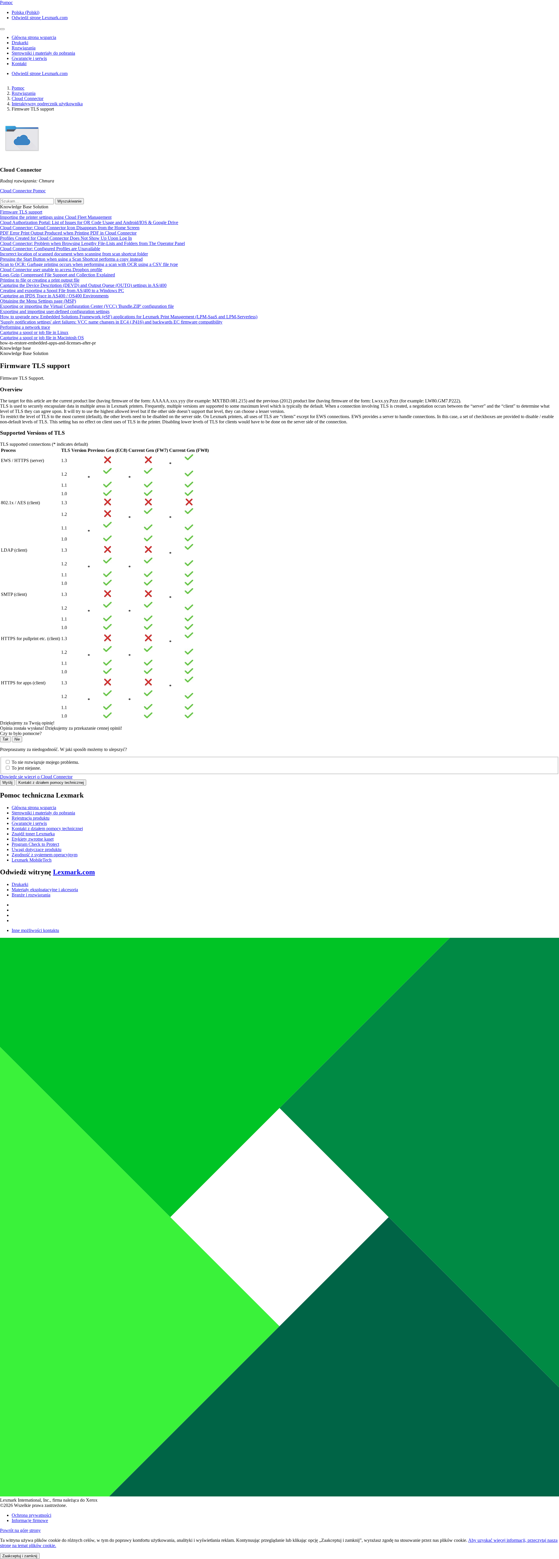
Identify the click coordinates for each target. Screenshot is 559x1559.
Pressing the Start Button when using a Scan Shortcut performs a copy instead (71, 259)
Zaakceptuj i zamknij (19, 1556)
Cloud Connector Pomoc (23, 190)
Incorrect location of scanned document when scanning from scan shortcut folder (74, 253)
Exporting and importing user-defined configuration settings (54, 311)
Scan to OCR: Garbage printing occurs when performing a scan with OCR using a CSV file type (89, 264)
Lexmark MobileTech (32, 859)
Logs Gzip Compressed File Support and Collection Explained (57, 274)
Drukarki (20, 884)
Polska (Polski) (25, 12)
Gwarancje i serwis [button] (29, 58)
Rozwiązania (24, 93)
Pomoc (18, 88)
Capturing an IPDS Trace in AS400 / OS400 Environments (54, 295)
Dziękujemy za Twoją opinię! (27, 722)
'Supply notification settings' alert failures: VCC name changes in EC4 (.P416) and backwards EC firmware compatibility (111, 321)
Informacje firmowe (30, 1520)
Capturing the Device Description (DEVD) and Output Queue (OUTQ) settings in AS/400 (83, 285)
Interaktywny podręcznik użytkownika (47, 103)
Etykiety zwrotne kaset (33, 839)
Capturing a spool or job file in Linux (34, 332)
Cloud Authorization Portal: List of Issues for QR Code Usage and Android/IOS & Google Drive (89, 222)
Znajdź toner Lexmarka (33, 833)
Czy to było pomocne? (21, 733)
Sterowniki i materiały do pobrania (43, 812)
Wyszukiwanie (69, 201)
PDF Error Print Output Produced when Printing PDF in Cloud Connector (68, 232)
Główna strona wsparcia (34, 807)
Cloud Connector (27, 98)
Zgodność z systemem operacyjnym (44, 854)
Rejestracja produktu (30, 818)
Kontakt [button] (19, 63)
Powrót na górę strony (20, 1530)
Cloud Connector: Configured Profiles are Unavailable (50, 248)
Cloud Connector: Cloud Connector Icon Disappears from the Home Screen (69, 227)
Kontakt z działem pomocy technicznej (51, 782)
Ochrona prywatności (31, 1515)
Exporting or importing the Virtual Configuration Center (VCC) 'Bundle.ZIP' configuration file (87, 306)
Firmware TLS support (21, 211)
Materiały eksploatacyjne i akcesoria (45, 889)
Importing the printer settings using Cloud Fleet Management (56, 217)
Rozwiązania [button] (24, 47)
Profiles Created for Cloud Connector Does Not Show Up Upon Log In (66, 238)
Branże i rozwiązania (31, 894)
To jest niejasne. (26, 768)
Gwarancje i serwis (29, 823)
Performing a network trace (25, 327)
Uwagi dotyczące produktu (36, 849)
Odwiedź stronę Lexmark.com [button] (40, 17)
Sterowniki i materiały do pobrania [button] (43, 53)
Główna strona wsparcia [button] (34, 37)
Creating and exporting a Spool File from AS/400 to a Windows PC (62, 290)
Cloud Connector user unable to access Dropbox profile (51, 269)
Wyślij (7, 782)
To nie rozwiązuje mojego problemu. (45, 762)
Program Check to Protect (35, 844)
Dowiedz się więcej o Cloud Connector (36, 776)
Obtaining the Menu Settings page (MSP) (38, 301)
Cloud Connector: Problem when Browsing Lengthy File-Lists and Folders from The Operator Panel (92, 243)
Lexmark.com (74, 872)
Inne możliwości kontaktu (35, 930)
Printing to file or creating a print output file (39, 280)
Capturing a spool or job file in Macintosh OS (42, 337)
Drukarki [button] (20, 42)
